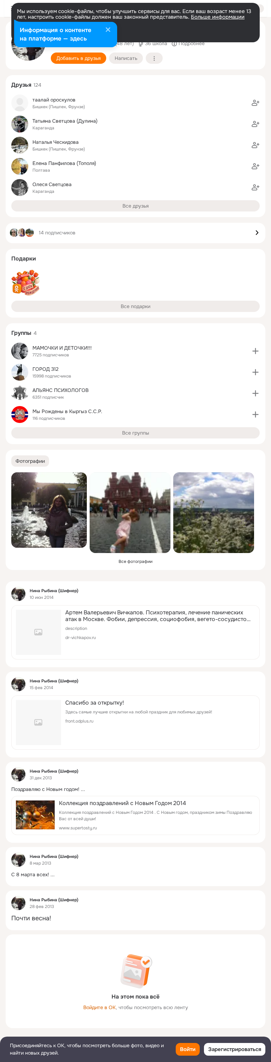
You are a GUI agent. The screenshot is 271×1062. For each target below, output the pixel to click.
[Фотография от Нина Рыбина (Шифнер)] (49, 510)
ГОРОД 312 (45, 369)
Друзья (21, 84)
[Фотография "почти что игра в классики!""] (130, 512)
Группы (21, 333)
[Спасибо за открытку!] (135, 722)
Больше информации (218, 16)
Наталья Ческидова (55, 142)
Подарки (23, 258)
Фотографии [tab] (30, 461)
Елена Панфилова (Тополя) (64, 163)
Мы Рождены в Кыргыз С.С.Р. (67, 411)
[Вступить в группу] (255, 351)
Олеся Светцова (52, 184)
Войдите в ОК (99, 1007)
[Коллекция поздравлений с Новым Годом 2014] (135, 815)
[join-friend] (255, 103)
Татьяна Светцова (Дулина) (64, 121)
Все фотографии (135, 561)
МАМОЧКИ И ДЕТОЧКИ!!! (62, 348)
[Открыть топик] (135, 789)
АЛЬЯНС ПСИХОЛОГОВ (60, 390)
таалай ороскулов (54, 100)
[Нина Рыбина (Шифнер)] (18, 594)
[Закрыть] (108, 30)
